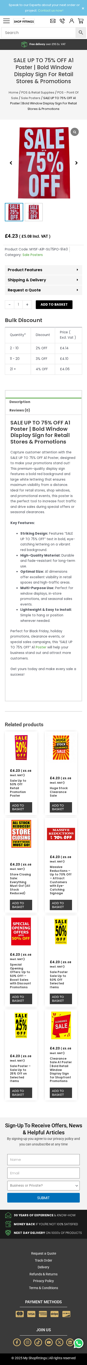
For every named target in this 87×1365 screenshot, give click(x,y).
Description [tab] (19, 402)
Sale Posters (30, 98)
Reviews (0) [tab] (19, 410)
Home (13, 92)
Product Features (25, 270)
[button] (76, 163)
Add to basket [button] (18, 807)
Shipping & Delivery (27, 280)
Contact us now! (50, 10)
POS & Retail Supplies (37, 92)
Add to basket (54, 304)
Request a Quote (24, 290)
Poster (41, 647)
